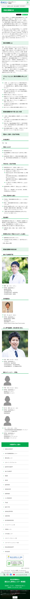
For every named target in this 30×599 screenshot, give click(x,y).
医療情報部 (7, 493)
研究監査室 (7, 551)
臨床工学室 (7, 507)
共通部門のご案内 (10, 6)
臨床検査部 (7, 484)
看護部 (6, 475)
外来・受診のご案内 (7, 243)
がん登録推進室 (8, 498)
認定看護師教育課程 (9, 520)
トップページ (3, 6)
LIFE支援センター (9, 533)
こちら (25, 182)
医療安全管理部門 (9, 449)
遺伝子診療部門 (16, 6)
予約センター (9, 171)
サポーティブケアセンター (11, 462)
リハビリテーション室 (10, 524)
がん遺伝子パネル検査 (9, 103)
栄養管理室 (7, 515)
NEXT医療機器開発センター (11, 453)
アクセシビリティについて (18, 572)
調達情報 (27, 572)
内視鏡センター (8, 529)
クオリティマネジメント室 (11, 538)
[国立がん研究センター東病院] (8, 2)
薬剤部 (6, 480)
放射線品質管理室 (9, 511)
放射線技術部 (8, 489)
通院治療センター (9, 458)
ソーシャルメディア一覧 (21, 574)
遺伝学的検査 (13, 123)
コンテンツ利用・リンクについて (18, 570)
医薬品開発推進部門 (9, 547)
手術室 (6, 502)
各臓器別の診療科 (22, 179)
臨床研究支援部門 (9, 466)
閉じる (15, 597)
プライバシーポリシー (6, 572)
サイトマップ (7, 570)
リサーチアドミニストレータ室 (12, 542)
